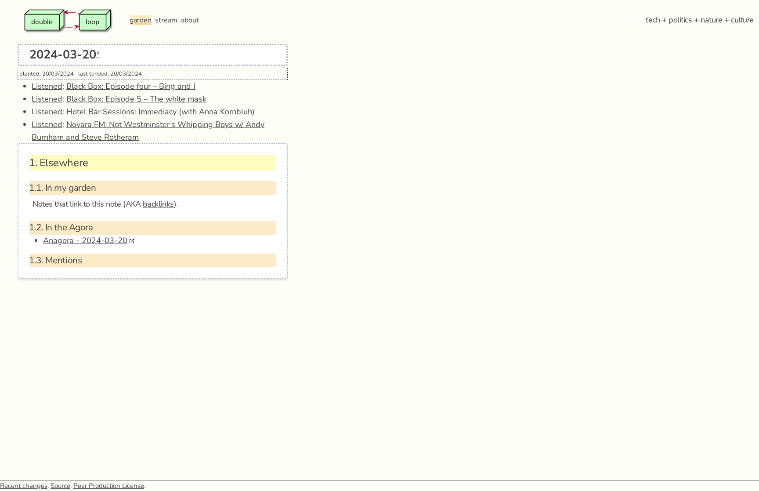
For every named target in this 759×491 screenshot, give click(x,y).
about (190, 20)
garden (141, 20)
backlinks (158, 204)
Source (60, 485)
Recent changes (23, 485)
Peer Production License (108, 485)
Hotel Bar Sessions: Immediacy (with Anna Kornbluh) (160, 111)
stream (166, 20)
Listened (47, 86)
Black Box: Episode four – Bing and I (130, 86)
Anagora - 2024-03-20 (85, 240)
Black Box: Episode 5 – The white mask (136, 99)
